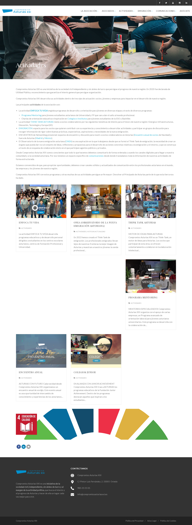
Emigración (144, 11)
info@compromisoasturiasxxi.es (92, 494)
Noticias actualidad (96, 231)
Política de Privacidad (134, 521)
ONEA (69, 141)
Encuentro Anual (31, 372)
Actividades (126, 11)
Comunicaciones (165, 11)
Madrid (39, 138)
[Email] (28, 447)
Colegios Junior (85, 372)
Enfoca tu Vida (29, 222)
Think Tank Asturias (142, 222)
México (47, 138)
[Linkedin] (24, 447)
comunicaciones (96, 156)
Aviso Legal (151, 521)
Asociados (108, 11)
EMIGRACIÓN (25, 128)
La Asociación (89, 11)
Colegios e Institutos (77, 118)
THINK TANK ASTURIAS (41, 122)
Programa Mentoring (31, 115)
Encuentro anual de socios (146, 135)
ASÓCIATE (185, 11)
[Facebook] (19, 447)
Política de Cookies (168, 521)
